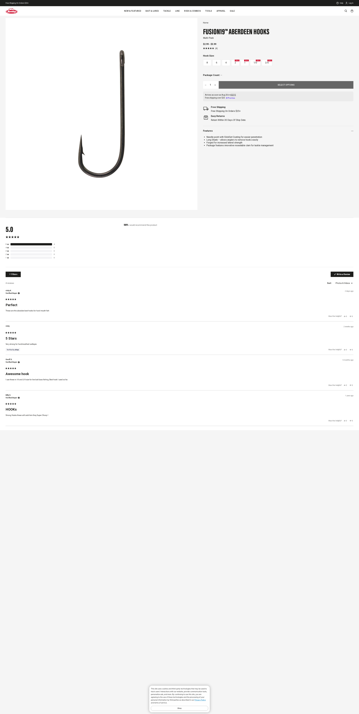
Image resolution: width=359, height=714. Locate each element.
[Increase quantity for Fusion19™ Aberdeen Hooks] (215, 84)
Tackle (167, 11)
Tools (208, 11)
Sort (329, 283)
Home (205, 23)
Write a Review (344, 275)
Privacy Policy (200, 700)
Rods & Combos (192, 11)
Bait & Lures (152, 11)
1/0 (257, 62)
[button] (210, 48)
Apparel (221, 11)
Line (177, 11)
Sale (232, 11)
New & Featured (132, 11)
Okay (179, 708)
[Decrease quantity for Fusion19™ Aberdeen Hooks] (205, 84)
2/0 (268, 62)
